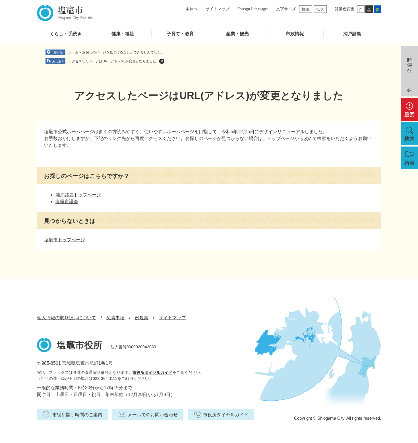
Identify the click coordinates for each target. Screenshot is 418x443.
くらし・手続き (66, 33)
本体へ (192, 9)
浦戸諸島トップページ (78, 194)
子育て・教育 (180, 33)
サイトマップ (217, 9)
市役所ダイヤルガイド (152, 372)
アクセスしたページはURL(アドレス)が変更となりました (112, 61)
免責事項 (115, 317)
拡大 (320, 9)
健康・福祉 (122, 33)
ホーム (73, 52)
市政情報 (295, 33)
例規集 (141, 317)
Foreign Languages (252, 9)
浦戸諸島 (352, 33)
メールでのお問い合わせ (153, 414)
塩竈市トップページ (64, 239)
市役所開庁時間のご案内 (77, 414)
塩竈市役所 (79, 345)
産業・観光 (237, 33)
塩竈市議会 (66, 201)
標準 (306, 9)
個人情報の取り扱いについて (66, 317)
